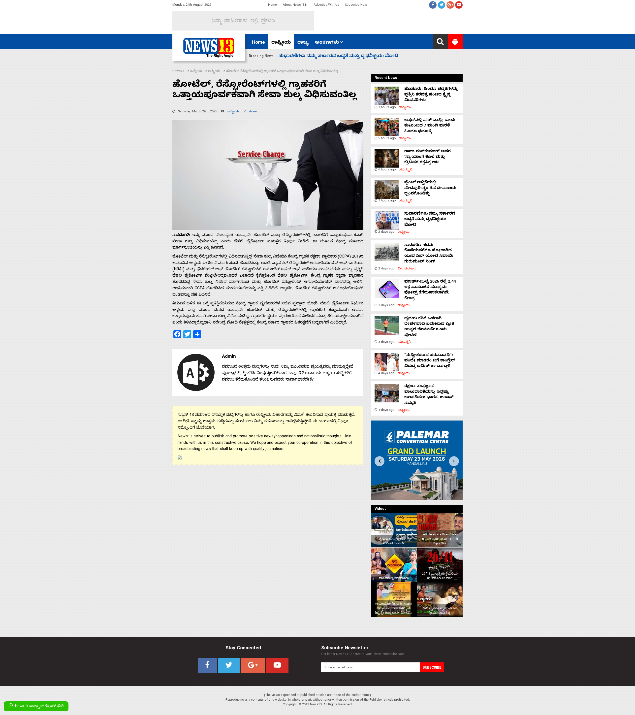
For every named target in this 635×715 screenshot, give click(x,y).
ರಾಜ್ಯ (303, 43)
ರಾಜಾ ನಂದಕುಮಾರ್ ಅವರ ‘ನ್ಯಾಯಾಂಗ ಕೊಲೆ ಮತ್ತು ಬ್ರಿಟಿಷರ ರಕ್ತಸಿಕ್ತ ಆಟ (427, 157)
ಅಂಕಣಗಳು (327, 43)
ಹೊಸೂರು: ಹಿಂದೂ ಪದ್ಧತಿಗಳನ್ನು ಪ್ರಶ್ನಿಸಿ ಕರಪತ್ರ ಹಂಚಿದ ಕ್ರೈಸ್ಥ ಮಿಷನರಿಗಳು (431, 95)
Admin (253, 112)
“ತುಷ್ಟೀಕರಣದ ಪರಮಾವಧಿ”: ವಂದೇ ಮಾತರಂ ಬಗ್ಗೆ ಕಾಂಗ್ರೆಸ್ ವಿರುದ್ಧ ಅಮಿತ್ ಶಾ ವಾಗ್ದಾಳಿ (429, 361)
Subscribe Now (356, 5)
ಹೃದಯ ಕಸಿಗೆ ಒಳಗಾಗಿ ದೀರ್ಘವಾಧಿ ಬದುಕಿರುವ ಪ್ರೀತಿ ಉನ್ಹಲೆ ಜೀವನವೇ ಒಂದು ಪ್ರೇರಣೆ (429, 327)
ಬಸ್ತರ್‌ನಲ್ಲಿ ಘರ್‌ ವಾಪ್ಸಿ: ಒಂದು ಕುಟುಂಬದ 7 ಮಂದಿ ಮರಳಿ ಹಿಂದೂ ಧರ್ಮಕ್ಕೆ (429, 126)
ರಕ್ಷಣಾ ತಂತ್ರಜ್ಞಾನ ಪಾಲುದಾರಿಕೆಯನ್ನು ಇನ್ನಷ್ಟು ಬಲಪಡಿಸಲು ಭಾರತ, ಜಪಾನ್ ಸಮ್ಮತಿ (428, 395)
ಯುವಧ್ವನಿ (406, 170)
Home (272, 5)
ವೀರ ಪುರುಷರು (407, 269)
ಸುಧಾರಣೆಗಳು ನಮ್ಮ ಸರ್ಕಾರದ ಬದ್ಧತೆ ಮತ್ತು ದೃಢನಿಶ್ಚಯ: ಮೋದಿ (429, 219)
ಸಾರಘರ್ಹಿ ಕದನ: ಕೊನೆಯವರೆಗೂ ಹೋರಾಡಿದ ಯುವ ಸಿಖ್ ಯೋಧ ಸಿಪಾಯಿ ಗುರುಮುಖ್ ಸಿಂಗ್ (428, 254)
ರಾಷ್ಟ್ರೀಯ (281, 43)
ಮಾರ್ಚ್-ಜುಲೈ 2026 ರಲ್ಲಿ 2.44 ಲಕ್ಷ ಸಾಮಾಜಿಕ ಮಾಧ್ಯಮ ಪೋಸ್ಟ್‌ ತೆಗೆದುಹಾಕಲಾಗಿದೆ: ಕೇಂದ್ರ (364, 56)
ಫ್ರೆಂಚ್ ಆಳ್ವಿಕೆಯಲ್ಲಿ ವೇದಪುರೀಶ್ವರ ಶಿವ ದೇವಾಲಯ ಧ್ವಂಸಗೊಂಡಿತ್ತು (430, 188)
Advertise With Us (326, 5)
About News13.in (295, 5)
